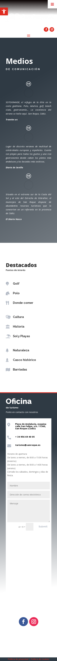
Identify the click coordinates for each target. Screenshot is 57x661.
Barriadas (20, 369)
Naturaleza (21, 350)
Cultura (18, 317)
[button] (4, 11)
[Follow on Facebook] (46, 29)
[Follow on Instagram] (52, 29)
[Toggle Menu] (52, 4)
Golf (16, 283)
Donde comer (23, 303)
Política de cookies (40, 659)
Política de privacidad (18, 659)
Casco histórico (24, 360)
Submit (43, 526)
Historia (18, 326)
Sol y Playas (21, 336)
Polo (16, 293)
